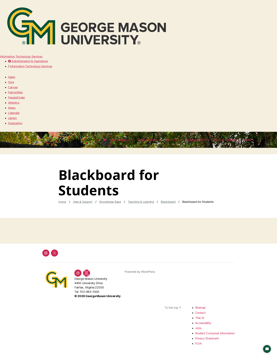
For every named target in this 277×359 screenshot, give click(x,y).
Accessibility (203, 323)
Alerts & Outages (225, 139)
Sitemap (200, 307)
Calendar (14, 113)
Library (12, 118)
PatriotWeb (15, 92)
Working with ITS (195, 139)
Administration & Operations (29, 61)
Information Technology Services (21, 56)
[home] (104, 140)
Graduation (15, 123)
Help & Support (120, 139)
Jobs (198, 328)
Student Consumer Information (215, 333)
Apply (11, 77)
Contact (200, 312)
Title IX (199, 318)
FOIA (198, 343)
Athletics (13, 102)
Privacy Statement (207, 338)
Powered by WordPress (140, 271)
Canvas (13, 87)
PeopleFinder (16, 97)
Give (11, 82)
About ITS (171, 139)
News (12, 108)
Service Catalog (147, 139)
